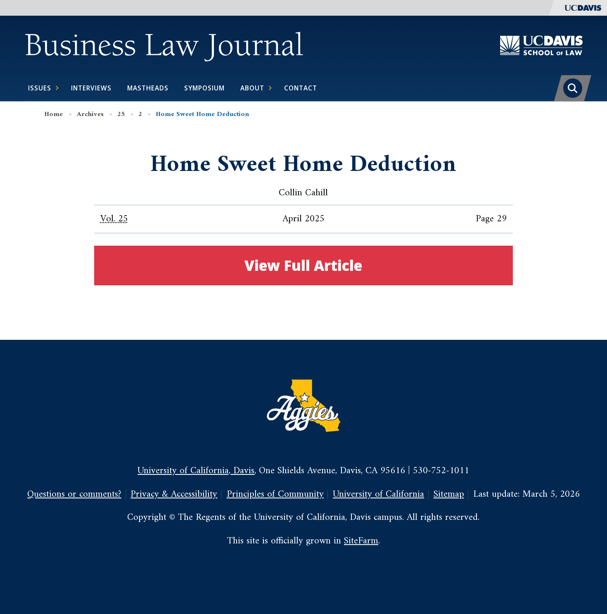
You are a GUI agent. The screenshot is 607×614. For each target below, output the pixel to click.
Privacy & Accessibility (173, 494)
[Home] (164, 45)
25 (121, 114)
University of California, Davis (196, 470)
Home (53, 114)
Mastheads (147, 88)
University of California (378, 494)
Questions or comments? (74, 494)
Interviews (91, 88)
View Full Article (303, 265)
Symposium (204, 88)
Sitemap (449, 494)
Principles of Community (275, 494)
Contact (300, 88)
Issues (39, 88)
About (252, 88)
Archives (90, 114)
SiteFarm (361, 541)
